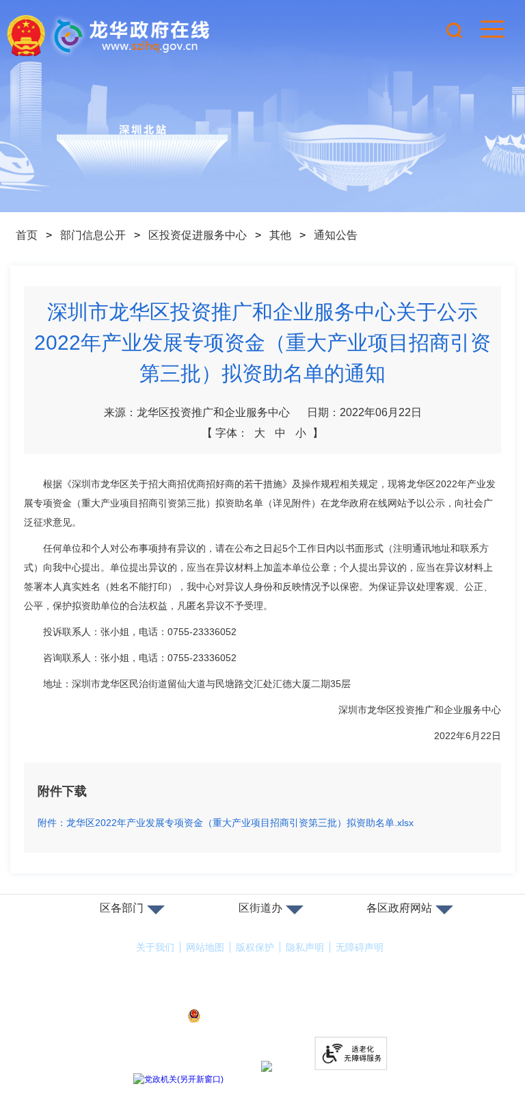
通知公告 (336, 235)
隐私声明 (305, 947)
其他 (280, 235)
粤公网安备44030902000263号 (271, 1016)
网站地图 (205, 947)
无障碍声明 (359, 947)
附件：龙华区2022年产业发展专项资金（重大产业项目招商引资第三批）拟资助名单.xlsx (226, 822)
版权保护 (255, 947)
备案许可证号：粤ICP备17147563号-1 (262, 997)
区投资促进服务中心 (197, 235)
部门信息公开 (93, 235)
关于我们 (155, 947)
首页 (27, 235)
